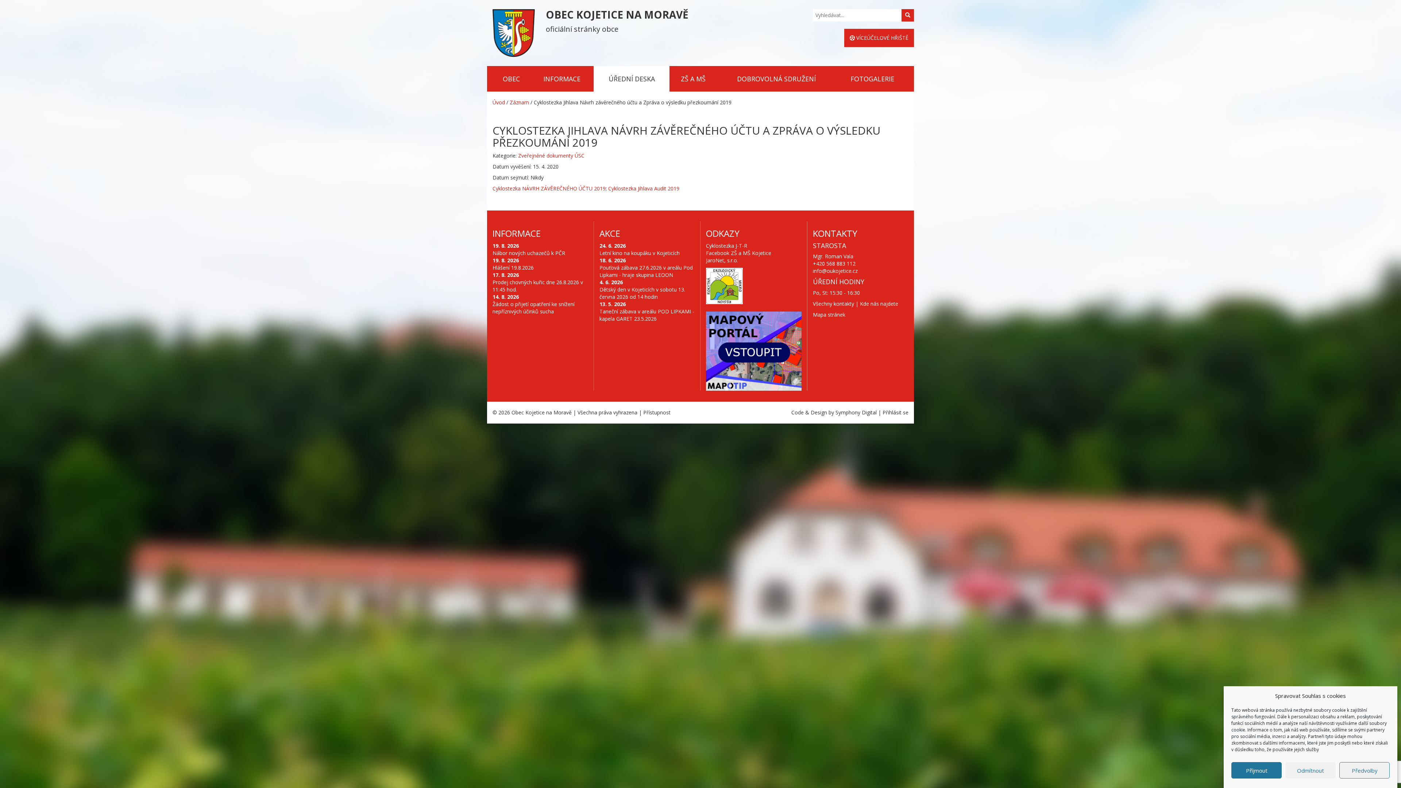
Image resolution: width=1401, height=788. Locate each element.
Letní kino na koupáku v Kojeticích (639, 253)
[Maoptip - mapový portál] (754, 351)
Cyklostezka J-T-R (726, 245)
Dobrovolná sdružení (776, 78)
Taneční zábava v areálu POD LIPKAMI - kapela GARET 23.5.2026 (646, 315)
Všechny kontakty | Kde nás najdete (855, 303)
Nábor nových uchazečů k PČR (529, 253)
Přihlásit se (895, 412)
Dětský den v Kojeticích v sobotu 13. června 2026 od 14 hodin (642, 293)
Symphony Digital (856, 412)
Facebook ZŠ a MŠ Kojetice (738, 253)
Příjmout (1256, 770)
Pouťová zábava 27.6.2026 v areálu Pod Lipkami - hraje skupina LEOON (646, 271)
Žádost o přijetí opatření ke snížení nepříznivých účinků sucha (534, 308)
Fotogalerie (872, 78)
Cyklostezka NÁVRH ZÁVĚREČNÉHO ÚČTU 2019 (549, 188)
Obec (511, 78)
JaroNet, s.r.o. (722, 260)
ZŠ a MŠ (693, 78)
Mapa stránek (829, 314)
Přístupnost (657, 412)
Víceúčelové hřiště (881, 37)
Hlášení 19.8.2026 (513, 267)
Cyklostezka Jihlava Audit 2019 (643, 188)
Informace (561, 78)
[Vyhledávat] (908, 15)
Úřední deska (632, 78)
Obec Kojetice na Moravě (542, 412)
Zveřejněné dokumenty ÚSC (551, 155)
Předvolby (1365, 770)
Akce (609, 233)
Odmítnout (1310, 770)
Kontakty (835, 233)
